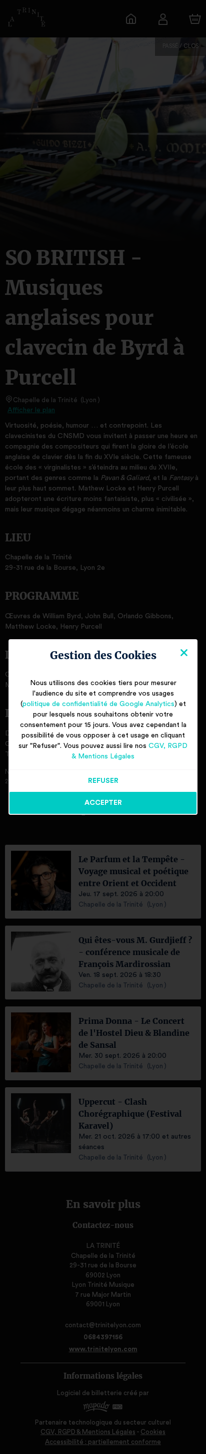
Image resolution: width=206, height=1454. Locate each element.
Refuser (103, 780)
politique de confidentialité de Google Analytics (98, 704)
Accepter (103, 802)
